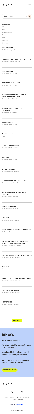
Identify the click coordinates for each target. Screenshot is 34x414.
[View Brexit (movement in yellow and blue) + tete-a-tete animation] (17, 244)
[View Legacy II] (17, 220)
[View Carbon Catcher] (17, 171)
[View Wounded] (17, 269)
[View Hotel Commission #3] (17, 148)
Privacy (12, 398)
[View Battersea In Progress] (17, 85)
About (14, 400)
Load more (17, 320)
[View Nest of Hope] (17, 304)
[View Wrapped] (17, 159)
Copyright (26, 398)
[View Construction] (17, 73)
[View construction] (17, 50)
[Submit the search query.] (29, 16)
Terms (6, 398)
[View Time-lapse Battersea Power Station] (17, 257)
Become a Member (9, 370)
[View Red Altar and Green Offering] (17, 183)
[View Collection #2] (17, 124)
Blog (3, 37)
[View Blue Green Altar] (17, 208)
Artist (3, 29)
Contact (20, 400)
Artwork (4, 27)
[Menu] (30, 5)
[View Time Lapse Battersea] (17, 292)
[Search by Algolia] (17, 404)
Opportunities (6, 43)
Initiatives (5, 40)
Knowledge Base (7, 32)
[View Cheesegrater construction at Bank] (17, 61)
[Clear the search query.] (26, 16)
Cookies (19, 398)
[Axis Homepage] (7, 5)
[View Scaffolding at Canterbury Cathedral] (17, 111)
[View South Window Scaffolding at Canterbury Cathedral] (17, 98)
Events (4, 35)
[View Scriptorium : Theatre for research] (17, 232)
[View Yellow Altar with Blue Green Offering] (17, 195)
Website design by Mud (17, 410)
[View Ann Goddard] (17, 136)
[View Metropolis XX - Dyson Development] (17, 280)
